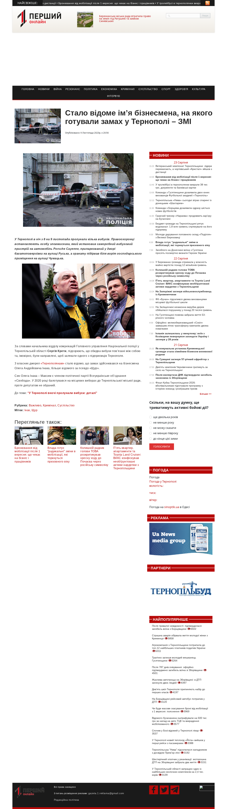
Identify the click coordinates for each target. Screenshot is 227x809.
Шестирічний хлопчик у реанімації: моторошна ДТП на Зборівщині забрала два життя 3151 (179, 761)
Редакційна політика (66, 799)
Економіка (109, 89)
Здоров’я (181, 89)
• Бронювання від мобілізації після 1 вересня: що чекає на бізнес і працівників (90, 3)
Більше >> (205, 394)
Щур (35, 410)
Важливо (35, 405)
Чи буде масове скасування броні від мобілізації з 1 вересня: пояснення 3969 (180, 710)
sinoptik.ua (171, 507)
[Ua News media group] (181, 541)
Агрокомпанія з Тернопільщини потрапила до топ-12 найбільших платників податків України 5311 (178, 648)
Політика (90, 89)
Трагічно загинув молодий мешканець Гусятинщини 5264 (174, 659)
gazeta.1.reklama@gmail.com (106, 793)
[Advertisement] (113, 59)
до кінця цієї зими (165, 439)
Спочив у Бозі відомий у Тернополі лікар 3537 (176, 732)
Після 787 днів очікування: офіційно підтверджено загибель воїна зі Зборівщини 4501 (177, 670)
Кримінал (128, 89)
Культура (198, 89)
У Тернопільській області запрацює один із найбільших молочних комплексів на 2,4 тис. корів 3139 (178, 771)
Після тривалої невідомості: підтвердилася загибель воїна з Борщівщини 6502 (177, 627)
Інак (27, 410)
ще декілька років (165, 417)
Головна (28, 89)
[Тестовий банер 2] (181, 592)
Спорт (166, 89)
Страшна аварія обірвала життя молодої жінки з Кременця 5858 (180, 637)
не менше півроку (165, 433)
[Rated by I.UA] (207, 788)
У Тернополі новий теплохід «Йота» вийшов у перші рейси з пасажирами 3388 (178, 742)
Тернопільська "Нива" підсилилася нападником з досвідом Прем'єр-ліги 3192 (179, 751)
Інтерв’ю (113, 96)
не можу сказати (164, 428)
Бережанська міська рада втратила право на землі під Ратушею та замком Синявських (125, 18)
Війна (58, 89)
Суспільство (148, 89)
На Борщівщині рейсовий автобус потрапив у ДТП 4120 (178, 700)
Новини (44, 89)
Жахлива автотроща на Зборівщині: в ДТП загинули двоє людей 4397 (176, 681)
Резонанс (72, 89)
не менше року (163, 422)
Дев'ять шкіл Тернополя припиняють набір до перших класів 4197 (178, 691)
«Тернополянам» (53, 363)
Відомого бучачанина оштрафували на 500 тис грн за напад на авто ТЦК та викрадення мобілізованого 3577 (179, 721)
